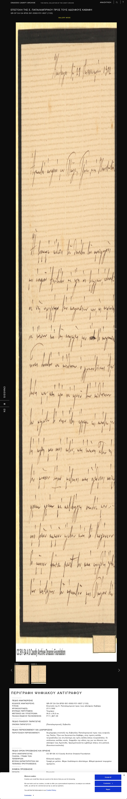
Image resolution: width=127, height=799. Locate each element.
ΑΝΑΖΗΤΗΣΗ (106, 2)
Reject (108, 789)
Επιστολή (50, 771)
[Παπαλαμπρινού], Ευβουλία (58, 724)
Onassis (4, 392)
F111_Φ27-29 (52, 715)
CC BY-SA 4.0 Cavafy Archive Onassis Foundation (68, 753)
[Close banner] (124, 775)
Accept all (108, 777)
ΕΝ (4, 410)
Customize (27, 795)
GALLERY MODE (64, 17)
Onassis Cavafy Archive (23, 2)
